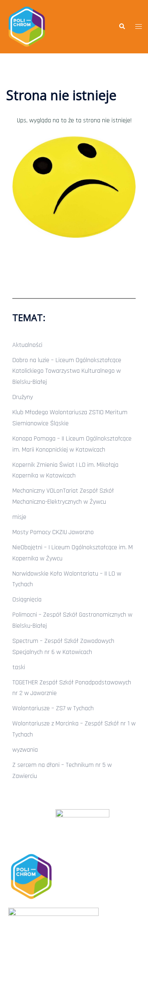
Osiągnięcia (27, 599)
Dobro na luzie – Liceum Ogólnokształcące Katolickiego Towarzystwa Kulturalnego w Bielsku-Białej (66, 371)
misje (19, 517)
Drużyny (22, 397)
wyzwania (25, 750)
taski (18, 667)
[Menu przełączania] (138, 26)
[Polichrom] (26, 26)
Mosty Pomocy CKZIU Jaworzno (53, 532)
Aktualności (27, 345)
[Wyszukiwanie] (121, 26)
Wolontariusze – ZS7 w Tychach (53, 708)
